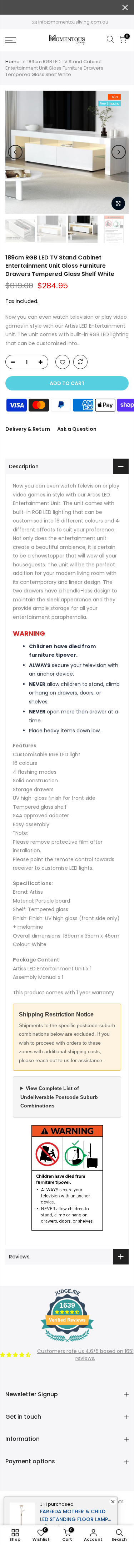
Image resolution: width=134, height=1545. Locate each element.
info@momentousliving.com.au (73, 22)
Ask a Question (76, 429)
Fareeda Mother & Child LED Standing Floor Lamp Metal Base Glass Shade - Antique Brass (74, 1515)
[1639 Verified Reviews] (67, 1343)
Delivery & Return (27, 429)
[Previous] (15, 152)
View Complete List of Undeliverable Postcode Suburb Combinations (59, 1097)
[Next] (118, 152)
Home (12, 62)
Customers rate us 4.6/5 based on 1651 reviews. (85, 1355)
